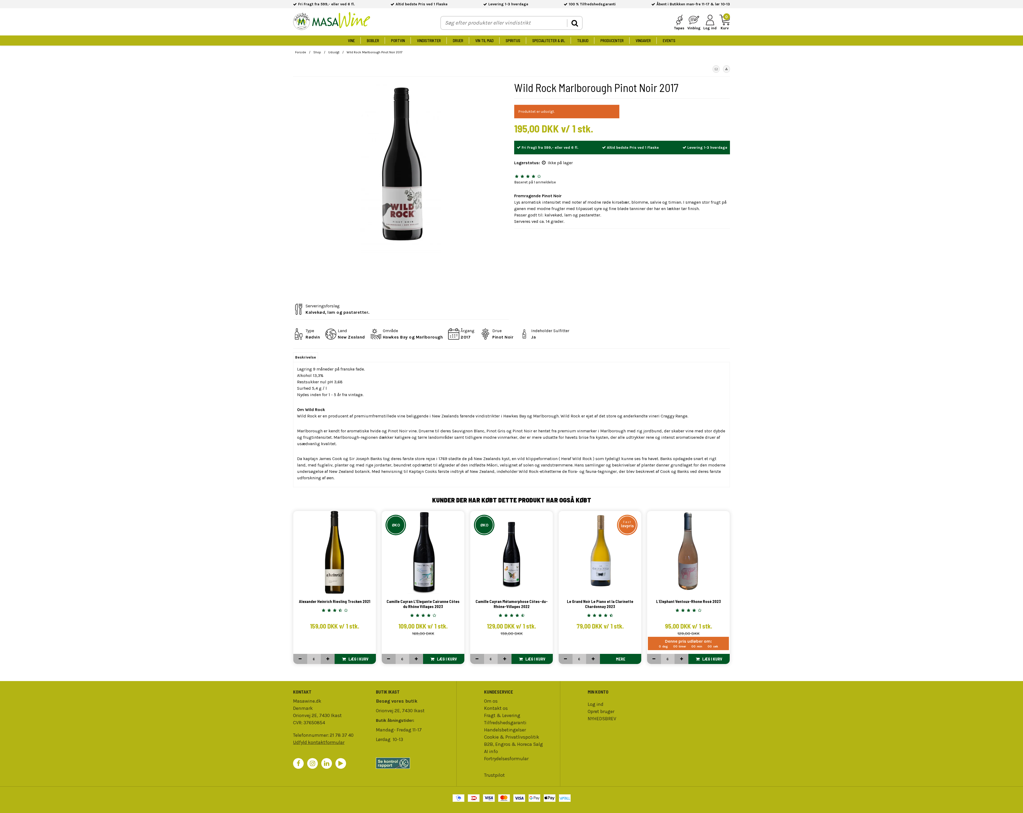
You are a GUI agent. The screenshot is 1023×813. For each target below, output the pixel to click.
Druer (458, 40)
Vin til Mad (484, 40)
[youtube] (340, 763)
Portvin (398, 40)
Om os (491, 701)
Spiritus (513, 40)
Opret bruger (601, 711)
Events (669, 40)
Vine (351, 40)
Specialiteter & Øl (548, 40)
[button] (716, 69)
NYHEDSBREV (602, 719)
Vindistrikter (429, 40)
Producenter (612, 40)
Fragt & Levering (502, 715)
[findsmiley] (414, 763)
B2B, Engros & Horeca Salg (513, 744)
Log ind (595, 704)
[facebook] (298, 763)
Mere (620, 659)
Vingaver (643, 40)
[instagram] (312, 763)
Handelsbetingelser (505, 730)
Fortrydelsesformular (506, 759)
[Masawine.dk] (331, 22)
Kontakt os (496, 708)
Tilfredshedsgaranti (505, 723)
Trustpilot (494, 775)
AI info (491, 751)
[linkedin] (326, 763)
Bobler (373, 40)
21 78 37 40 (342, 735)
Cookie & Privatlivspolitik (511, 737)
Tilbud (582, 40)
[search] (574, 23)
